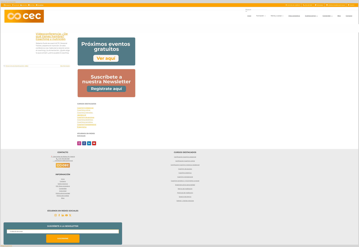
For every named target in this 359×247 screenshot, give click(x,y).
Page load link (6, 246)
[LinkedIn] (89, 143)
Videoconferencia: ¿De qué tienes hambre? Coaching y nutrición (52, 36)
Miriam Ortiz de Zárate (12, 66)
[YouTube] (94, 143)
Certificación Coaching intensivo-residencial (185, 165)
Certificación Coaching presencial (185, 157)
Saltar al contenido (8, 2)
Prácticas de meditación (185, 193)
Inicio (63, 179)
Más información (65, 66)
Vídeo (26, 66)
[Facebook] (84, 143)
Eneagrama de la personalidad (185, 185)
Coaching (21, 66)
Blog (62, 198)
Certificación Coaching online (185, 161)
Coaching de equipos (85, 117)
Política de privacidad (63, 193)
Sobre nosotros (63, 184)
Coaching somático (85, 122)
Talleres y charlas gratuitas (185, 201)
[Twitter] (70, 215)
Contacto (63, 181)
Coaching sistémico (85, 120)
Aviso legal (62, 191)
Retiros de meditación (185, 189)
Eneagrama (81, 127)
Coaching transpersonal (86, 124)
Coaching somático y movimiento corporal (185, 181)
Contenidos (63, 188)
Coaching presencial (85, 108)
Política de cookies (63, 196)
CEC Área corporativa (63, 186)
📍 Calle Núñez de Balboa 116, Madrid (63, 156)
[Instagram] (79, 143)
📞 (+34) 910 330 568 (62, 159)
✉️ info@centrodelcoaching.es (63, 160)
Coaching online (83, 110)
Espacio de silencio (185, 197)
